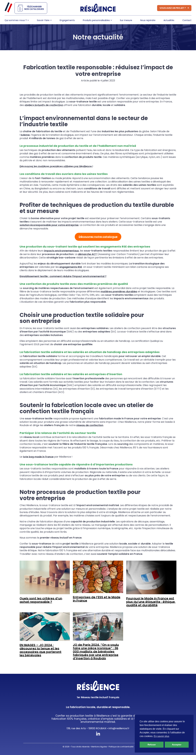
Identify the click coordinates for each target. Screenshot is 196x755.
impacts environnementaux (61, 250)
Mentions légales (99, 746)
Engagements (67, 20)
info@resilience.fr (119, 728)
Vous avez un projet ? (173, 8)
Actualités (169, 20)
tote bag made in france (38, 456)
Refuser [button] (152, 744)
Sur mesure (126, 20)
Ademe (25, 135)
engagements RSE (70, 267)
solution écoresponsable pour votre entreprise (49, 225)
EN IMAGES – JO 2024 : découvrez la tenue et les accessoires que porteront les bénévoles (40, 650)
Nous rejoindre (147, 20)
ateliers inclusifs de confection (43, 105)
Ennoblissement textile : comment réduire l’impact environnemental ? (63, 276)
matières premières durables (119, 291)
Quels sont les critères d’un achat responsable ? (41, 600)
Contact (186, 20)
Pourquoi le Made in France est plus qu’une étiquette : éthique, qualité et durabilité (151, 602)
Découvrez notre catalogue (98, 237)
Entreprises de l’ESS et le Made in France (96, 598)
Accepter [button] (176, 744)
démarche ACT (87, 254)
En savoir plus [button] (161, 736)
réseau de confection (89, 425)
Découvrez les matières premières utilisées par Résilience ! (56, 166)
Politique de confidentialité (121, 746)
